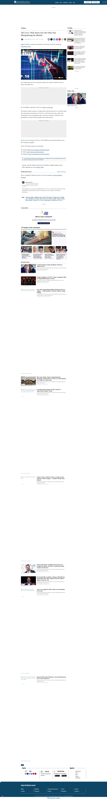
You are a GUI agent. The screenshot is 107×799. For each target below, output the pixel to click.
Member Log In (96, 2)
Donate (70, 2)
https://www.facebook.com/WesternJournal (38, 150)
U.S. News (40, 200)
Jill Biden (30, 198)
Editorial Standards (78, 771)
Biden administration (36, 197)
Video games (47, 200)
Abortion (27, 197)
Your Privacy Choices (54, 798)
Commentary (65, 2)
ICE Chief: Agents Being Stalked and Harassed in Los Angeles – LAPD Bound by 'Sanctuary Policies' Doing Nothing (51, 291)
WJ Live (60, 200)
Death (44, 197)
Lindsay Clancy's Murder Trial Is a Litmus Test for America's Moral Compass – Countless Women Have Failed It (51, 478)
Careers (76, 774)
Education (49, 197)
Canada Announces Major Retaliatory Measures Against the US (74, 105)
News (61, 2)
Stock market (28, 200)
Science (62, 789)
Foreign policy (56, 197)
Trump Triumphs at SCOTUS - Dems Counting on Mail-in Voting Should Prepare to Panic (80, 53)
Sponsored (77, 791)
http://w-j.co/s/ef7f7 (29, 142)
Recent (31, 185)
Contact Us (76, 772)
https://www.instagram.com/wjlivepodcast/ (38, 154)
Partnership (77, 776)
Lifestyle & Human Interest (53, 789)
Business (49, 791)
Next (22, 765)
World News (36, 789)
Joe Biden (36, 198)
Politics (50, 198)
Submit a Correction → (61, 171)
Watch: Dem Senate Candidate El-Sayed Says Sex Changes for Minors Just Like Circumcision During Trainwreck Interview (80, 33)
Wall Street (54, 200)
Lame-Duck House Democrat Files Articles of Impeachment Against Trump (49, 390)
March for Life (44, 198)
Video (23, 28)
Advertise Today (40, 167)
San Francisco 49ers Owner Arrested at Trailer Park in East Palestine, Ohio (79, 47)
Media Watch (63, 791)
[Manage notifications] (2, 796)
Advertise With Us (77, 777)
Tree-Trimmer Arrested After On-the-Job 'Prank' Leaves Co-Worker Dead (79, 67)
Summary (24, 185)
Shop (74, 2)
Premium (57, 2)
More (28, 185)
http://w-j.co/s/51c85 (48, 107)
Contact (35, 185)
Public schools (56, 198)
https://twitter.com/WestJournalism (35, 152)
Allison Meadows (28, 182)
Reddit (63, 198)
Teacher (35, 200)
